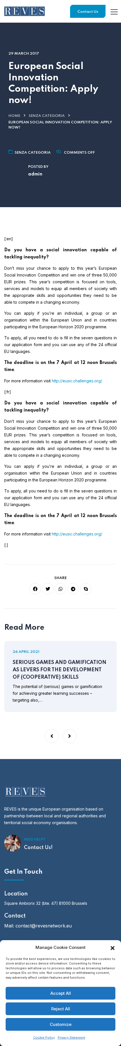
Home (14, 116)
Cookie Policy (44, 1037)
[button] (112, 947)
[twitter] (47, 588)
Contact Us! (38, 847)
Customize (60, 1024)
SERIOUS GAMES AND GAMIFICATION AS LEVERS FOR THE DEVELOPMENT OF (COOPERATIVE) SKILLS (59, 670)
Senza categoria (47, 116)
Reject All (60, 1008)
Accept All (60, 993)
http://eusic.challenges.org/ (77, 380)
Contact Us (87, 12)
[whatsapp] (60, 588)
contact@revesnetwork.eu (43, 926)
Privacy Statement (71, 1037)
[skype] (85, 588)
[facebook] (35, 588)
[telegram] (73, 588)
